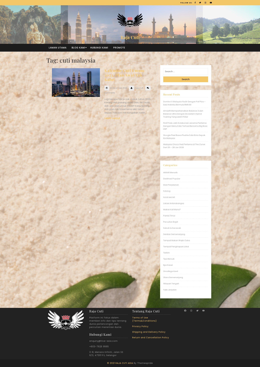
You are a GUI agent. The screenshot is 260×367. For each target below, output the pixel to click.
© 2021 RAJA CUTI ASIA (120, 363)
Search (186, 79)
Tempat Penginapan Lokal (176, 246)
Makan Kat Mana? (172, 209)
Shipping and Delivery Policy (149, 331)
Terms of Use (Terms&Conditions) (144, 319)
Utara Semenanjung (173, 277)
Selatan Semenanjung (174, 234)
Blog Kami (78, 47)
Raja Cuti (130, 37)
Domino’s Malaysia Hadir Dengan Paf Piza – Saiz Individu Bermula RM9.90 (184, 103)
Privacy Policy (140, 326)
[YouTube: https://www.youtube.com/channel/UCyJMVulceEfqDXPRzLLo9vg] (203, 310)
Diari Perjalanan (171, 184)
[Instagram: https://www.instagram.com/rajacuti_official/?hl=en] (191, 310)
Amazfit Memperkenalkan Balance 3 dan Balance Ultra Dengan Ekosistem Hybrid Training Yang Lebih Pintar (183, 113)
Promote (119, 47)
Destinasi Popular (171, 178)
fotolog (166, 191)
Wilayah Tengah (171, 283)
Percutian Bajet (170, 221)
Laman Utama (58, 47)
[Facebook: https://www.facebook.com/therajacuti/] (185, 310)
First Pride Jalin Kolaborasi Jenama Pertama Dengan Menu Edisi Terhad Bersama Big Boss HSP (185, 126)
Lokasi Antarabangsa (173, 203)
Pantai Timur (169, 215)
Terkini (166, 252)
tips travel (168, 265)
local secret (169, 197)
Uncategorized (170, 271)
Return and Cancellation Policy (150, 337)
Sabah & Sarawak (172, 228)
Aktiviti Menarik (170, 172)
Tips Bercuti (168, 258)
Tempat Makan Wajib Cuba (176, 240)
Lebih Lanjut (112, 118)
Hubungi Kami (99, 47)
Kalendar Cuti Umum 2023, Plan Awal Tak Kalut (124, 75)
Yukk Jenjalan (169, 289)
